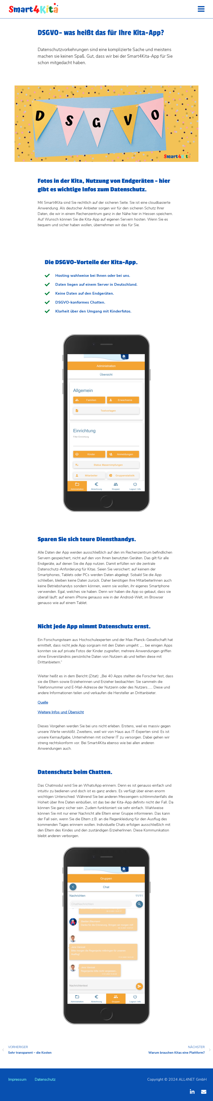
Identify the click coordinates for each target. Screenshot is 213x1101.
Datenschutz (45, 1079)
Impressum (17, 1079)
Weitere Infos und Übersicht (61, 712)
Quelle (43, 702)
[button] (201, 9)
